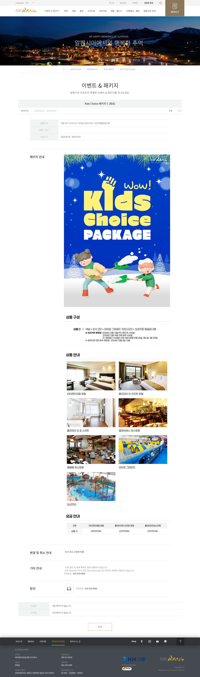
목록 (100, 626)
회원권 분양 (148, 2)
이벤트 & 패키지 (52, 10)
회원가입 (123, 2)
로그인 (111, 2)
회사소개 (19, 641)
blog (133, 641)
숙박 (66, 10)
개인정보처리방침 (58, 641)
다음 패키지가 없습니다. (61, 605)
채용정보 (31, 641)
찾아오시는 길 (75, 641)
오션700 (103, 10)
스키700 (91, 10)
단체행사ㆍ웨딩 (133, 10)
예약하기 (175, 11)
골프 (82, 10)
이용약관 (43, 641)
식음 (74, 10)
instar (149, 641)
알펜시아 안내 (150, 10)
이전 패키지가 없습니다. (61, 612)
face (141, 641)
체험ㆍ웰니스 (116, 10)
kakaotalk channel (165, 641)
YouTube (157, 641)
